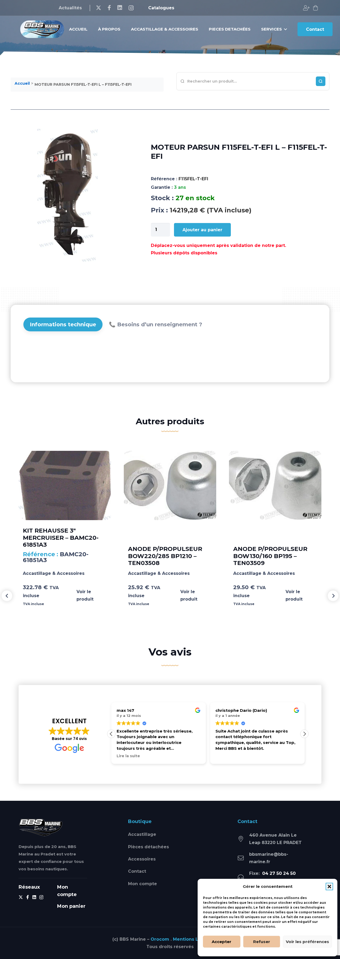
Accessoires (142, 859)
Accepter (221, 941)
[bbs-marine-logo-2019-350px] (42, 29)
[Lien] (306, 8)
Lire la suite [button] (128, 756)
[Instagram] (131, 8)
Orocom (160, 939)
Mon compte (142, 883)
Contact (137, 871)
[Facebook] (109, 7)
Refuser (261, 941)
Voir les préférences (307, 941)
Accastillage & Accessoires (53, 573)
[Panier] (315, 8)
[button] (329, 886)
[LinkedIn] (119, 7)
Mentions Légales (193, 939)
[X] (98, 8)
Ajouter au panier (202, 229)
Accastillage (142, 834)
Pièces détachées (148, 846)
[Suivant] (333, 595)
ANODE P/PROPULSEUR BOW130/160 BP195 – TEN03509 (270, 556)
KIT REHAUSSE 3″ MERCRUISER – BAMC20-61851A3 (61, 537)
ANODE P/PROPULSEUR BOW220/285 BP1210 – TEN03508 (165, 556)
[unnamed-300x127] (41, 827)
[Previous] (7, 595)
